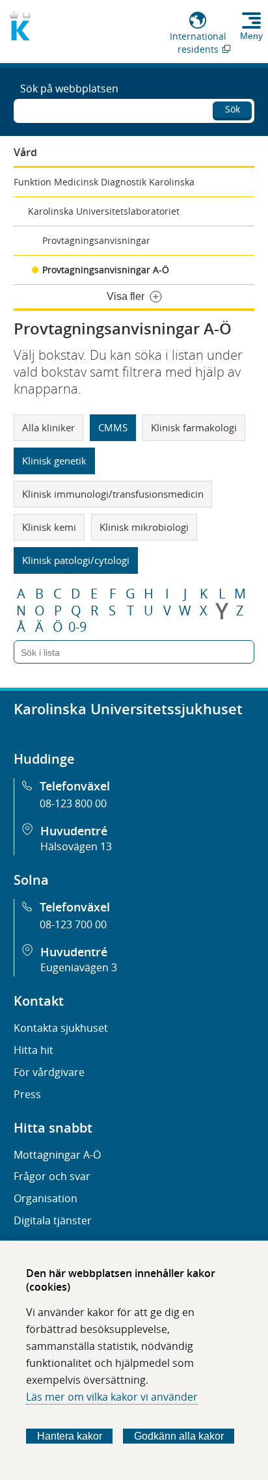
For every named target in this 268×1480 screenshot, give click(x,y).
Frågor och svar (52, 1176)
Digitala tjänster (53, 1220)
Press (27, 1094)
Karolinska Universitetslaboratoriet (104, 211)
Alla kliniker (48, 427)
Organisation (45, 1198)
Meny (251, 36)
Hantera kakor (69, 1436)
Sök (232, 109)
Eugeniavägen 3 (78, 967)
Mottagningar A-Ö (57, 1155)
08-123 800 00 (73, 803)
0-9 (77, 627)
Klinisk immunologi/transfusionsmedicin (113, 493)
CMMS (112, 427)
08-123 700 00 (73, 924)
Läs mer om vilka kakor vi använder (112, 1397)
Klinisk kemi (49, 526)
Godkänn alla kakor (179, 1436)
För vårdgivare (49, 1072)
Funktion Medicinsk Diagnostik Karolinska (104, 182)
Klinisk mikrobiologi (144, 526)
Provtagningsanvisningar (96, 240)
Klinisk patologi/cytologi (75, 560)
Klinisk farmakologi (194, 427)
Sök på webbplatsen (69, 88)
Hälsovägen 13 (76, 846)
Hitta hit (33, 1050)
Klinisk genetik (54, 460)
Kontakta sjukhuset (61, 1028)
